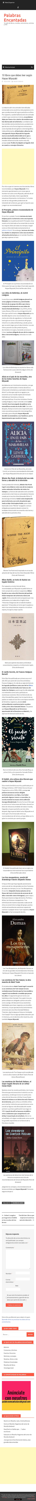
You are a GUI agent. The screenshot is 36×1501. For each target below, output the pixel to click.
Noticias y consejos (10, 1356)
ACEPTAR (18, 1499)
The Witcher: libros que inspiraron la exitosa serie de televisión (26, 1217)
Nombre (9, 1274)
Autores (6, 1347)
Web (16, 1286)
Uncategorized (8, 1368)
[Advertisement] (18, 46)
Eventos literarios (10, 1353)
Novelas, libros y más (11, 1359)
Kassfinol (7, 1429)
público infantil (7, 230)
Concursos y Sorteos (10, 1350)
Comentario (10, 1248)
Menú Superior (10, 2)
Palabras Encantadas (15, 18)
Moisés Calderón (18, 81)
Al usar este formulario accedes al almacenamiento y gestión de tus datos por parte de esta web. (18, 1297)
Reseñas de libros (18, 1203)
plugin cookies (31, 1498)
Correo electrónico (10, 1281)
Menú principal (10, 67)
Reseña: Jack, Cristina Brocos (20, 1421)
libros (31, 685)
